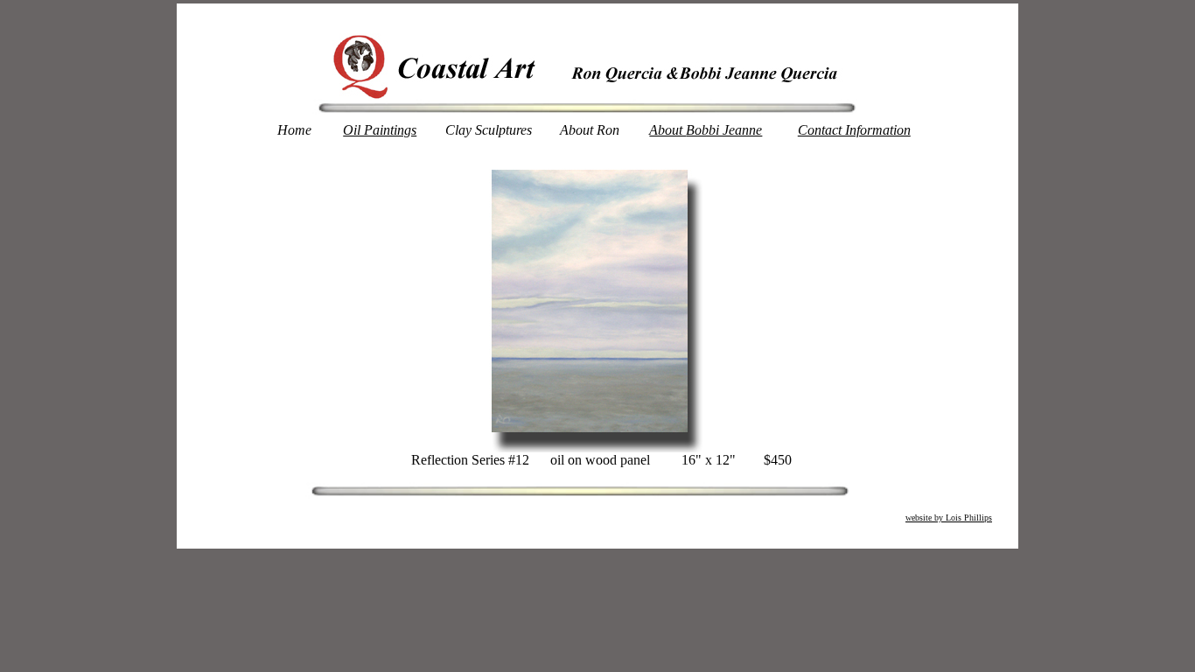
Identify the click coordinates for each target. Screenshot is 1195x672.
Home (294, 129)
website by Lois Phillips (948, 517)
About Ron (589, 129)
